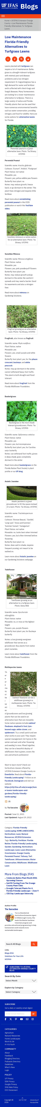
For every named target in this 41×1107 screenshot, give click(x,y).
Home (6, 20)
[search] (34, 944)
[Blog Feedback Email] (27, 1019)
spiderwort (9, 732)
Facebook (9, 781)
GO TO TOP (22, 1100)
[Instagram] (33, 1019)
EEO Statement (11, 1090)
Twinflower (10, 859)
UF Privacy (9, 1078)
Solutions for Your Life (14, 956)
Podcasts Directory (12, 1061)
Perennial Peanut (12, 856)
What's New (10, 1067)
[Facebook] (5, 1019)
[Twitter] (10, 1019)
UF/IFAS (8, 959)
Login (7, 1070)
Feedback (9, 1056)
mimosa (23, 292)
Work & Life (9, 1041)
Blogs (29, 6)
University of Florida (34, 1101)
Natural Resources (12, 1036)
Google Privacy (11, 1084)
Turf (30, 856)
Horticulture (10, 834)
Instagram (19, 781)
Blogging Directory (12, 1058)
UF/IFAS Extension (23, 837)
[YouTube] (21, 1019)
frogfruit (23, 383)
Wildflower (22, 862)
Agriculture (9, 1033)
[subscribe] (33, 1013)
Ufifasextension (22, 859)
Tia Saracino (11, 909)
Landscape (9, 850)
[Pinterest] (16, 1019)
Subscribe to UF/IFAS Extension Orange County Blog (23, 969)
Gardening (16, 847)
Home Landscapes (12, 1039)
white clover (22, 729)
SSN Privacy (10, 1081)
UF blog (19, 471)
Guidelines (9, 1064)
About (7, 1053)
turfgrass (25, 66)
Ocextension (10, 853)
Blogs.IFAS (9, 953)
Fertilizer (22, 840)
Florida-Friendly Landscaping (24, 843)
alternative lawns (27, 117)
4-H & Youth (10, 1044)
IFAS (36, 1102)
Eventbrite (9, 774)
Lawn (18, 834)
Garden (8, 847)
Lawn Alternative (28, 850)
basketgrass (25, 465)
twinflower (25, 654)
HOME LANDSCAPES (25, 831)
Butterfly (14, 840)
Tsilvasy (24, 856)
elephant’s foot (20, 726)
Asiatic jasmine (27, 556)
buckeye (17, 362)
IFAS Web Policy (11, 1087)
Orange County (23, 853)
